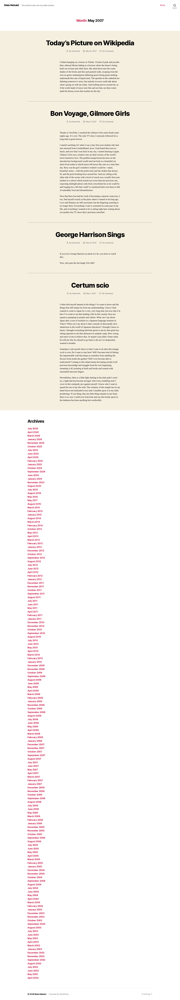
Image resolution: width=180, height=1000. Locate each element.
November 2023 (36, 482)
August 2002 (34, 963)
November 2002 (36, 956)
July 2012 (33, 565)
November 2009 (36, 669)
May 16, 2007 (91, 243)
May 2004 (33, 895)
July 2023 (33, 489)
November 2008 (36, 705)
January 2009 (35, 701)
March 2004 (34, 902)
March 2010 (34, 654)
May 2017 (33, 500)
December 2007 (36, 744)
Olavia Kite (76, 51)
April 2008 (33, 730)
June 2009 (33, 683)
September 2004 (36, 881)
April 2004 (33, 899)
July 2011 (33, 601)
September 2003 (36, 924)
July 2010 (33, 640)
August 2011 (34, 597)
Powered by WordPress (59, 994)
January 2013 (35, 547)
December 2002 (36, 952)
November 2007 (36, 748)
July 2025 (33, 450)
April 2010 (33, 651)
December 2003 (36, 913)
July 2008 (33, 719)
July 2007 (33, 762)
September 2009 (36, 676)
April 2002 (33, 978)
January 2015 (35, 514)
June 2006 (33, 809)
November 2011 (36, 586)
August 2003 (34, 927)
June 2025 (33, 453)
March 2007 (34, 777)
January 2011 (34, 619)
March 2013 (34, 540)
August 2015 (34, 504)
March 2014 (34, 522)
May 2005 (33, 852)
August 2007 (34, 759)
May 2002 (33, 974)
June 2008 (33, 723)
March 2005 (34, 859)
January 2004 (35, 909)
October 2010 (35, 629)
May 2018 (33, 497)
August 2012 (34, 561)
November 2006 (36, 791)
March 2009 (34, 694)
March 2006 (34, 816)
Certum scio (90, 285)
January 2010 (35, 662)
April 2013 (33, 536)
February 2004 (35, 906)
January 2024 (35, 479)
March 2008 (34, 733)
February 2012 (35, 576)
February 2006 (35, 820)
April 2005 (33, 856)
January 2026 (35, 439)
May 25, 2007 (91, 51)
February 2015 (35, 511)
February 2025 (35, 461)
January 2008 (35, 741)
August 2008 (34, 715)
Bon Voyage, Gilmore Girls (90, 113)
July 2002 (33, 967)
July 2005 (33, 845)
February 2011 (35, 615)
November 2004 (36, 873)
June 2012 (33, 568)
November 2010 (36, 626)
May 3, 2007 (91, 293)
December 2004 (36, 870)
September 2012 (36, 558)
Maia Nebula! (11, 5)
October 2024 (35, 468)
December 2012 (36, 550)
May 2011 (32, 608)
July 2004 (33, 888)
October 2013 (35, 529)
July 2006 (33, 805)
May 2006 (33, 812)
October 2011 (35, 590)
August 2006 (34, 802)
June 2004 (33, 891)
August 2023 (34, 486)
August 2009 (34, 680)
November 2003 (36, 917)
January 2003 (35, 949)
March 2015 (34, 507)
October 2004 (35, 877)
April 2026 (33, 432)
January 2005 (35, 866)
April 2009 (33, 690)
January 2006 (35, 823)
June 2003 (33, 935)
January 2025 (35, 464)
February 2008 (35, 737)
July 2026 (33, 428)
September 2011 (36, 593)
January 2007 (35, 784)
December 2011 (36, 583)
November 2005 (36, 830)
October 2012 (35, 554)
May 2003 (33, 938)
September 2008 (36, 712)
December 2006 (36, 787)
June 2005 (33, 848)
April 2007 (33, 773)
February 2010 (35, 658)
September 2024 (36, 471)
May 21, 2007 (91, 122)
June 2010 (33, 644)
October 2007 (35, 751)
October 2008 (35, 708)
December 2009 (36, 665)
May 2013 (33, 532)
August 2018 (34, 493)
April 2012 (33, 572)
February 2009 (35, 698)
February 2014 (35, 525)
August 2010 (34, 636)
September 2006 (36, 798)
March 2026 (34, 435)
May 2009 (33, 687)
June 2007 (33, 766)
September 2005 (36, 838)
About (162, 5)
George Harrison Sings (90, 234)
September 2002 (36, 960)
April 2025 (33, 457)
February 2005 (35, 863)
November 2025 (36, 443)
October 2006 (35, 794)
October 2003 (35, 920)
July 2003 (33, 931)
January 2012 (35, 579)
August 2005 (34, 841)
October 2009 (35, 672)
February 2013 (35, 543)
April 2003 (33, 942)
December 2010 (36, 622)
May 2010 (33, 647)
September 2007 (36, 755)
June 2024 (33, 475)
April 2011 (33, 611)
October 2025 (35, 446)
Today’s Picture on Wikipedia (90, 43)
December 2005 (36, 827)
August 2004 (34, 884)
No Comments (108, 51)
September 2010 (36, 633)
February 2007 (35, 780)
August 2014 (34, 518)
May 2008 (33, 726)
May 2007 (33, 769)
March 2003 (34, 945)
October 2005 (35, 834)
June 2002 (33, 970)
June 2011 (33, 604)
